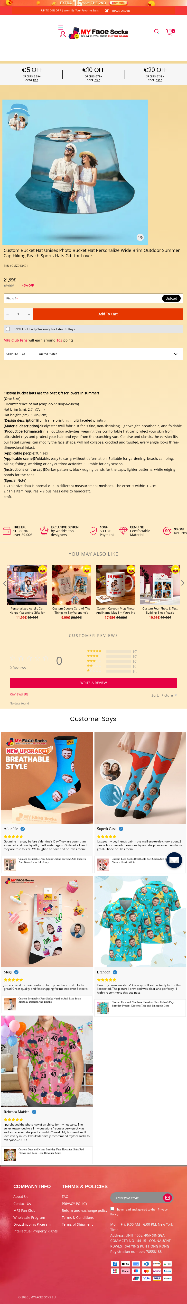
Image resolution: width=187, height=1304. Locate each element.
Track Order (121, 10)
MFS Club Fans (16, 340)
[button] (4, 592)
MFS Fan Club (24, 1210)
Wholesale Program (29, 1217)
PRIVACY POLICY (74, 1203)
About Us (20, 1196)
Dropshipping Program (32, 1224)
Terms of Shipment (77, 1224)
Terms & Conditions (78, 1217)
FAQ (65, 1196)
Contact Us (22, 1203)
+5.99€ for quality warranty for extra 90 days (43, 329)
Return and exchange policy (84, 1210)
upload (171, 298)
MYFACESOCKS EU (43, 1297)
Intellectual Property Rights (35, 1231)
